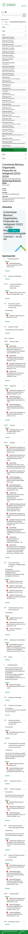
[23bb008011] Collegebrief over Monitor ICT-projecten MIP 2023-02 (16, 808)
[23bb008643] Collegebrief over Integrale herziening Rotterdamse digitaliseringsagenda (16, 392)
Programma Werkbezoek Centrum (14, 629)
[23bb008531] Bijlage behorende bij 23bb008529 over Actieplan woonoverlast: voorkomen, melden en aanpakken (16, 522)
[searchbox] (11, 15)
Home (3, 21)
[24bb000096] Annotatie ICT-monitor (15, 803)
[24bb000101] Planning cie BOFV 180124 (15, 618)
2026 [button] (3, 27)
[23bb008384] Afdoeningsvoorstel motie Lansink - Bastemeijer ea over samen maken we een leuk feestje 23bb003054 (16, 465)
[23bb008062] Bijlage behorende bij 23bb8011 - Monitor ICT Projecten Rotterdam (16, 814)
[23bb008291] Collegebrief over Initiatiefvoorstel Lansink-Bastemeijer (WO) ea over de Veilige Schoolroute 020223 (16, 450)
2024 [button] (3, 35)
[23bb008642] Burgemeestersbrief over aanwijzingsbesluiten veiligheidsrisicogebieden (14, 540)
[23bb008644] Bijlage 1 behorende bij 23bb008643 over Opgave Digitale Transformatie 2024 (16, 399)
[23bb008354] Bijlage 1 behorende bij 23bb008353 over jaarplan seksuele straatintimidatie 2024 (15, 480)
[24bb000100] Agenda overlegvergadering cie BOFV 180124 (16, 686)
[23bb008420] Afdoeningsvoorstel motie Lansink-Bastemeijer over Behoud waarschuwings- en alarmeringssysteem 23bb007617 (15, 497)
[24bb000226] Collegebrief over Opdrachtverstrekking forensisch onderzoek (16, 414)
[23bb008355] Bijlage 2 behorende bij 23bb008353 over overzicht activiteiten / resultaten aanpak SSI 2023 (15, 487)
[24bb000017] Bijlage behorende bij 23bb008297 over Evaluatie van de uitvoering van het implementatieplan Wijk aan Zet (16, 366)
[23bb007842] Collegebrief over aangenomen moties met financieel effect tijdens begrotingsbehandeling (16, 843)
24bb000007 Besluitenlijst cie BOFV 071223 (15, 316)
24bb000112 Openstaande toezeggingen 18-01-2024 (14, 591)
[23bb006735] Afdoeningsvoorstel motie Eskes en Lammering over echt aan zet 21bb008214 (15, 374)
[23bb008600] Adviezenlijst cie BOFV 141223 (16, 733)
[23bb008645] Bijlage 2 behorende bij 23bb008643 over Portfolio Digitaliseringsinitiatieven (15, 407)
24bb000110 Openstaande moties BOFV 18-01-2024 (15, 582)
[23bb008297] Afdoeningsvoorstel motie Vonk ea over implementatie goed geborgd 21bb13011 (15, 358)
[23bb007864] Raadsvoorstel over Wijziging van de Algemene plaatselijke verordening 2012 (15, 770)
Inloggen (22, 931)
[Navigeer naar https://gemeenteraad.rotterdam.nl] (8, 6)
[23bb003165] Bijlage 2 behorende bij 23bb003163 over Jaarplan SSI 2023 (14, 914)
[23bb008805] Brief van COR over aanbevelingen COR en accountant (15, 431)
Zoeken (3, 12)
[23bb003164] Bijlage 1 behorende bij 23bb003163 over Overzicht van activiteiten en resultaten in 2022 (14, 907)
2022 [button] (3, 158)
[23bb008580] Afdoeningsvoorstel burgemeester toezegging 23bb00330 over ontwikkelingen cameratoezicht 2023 (16, 531)
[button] (24, 15)
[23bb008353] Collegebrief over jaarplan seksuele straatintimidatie (16, 472)
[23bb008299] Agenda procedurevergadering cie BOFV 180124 (14, 265)
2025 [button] (3, 31)
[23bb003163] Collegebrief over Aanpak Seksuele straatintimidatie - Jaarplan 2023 (16, 900)
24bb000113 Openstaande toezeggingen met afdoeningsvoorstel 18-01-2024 (16, 597)
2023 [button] (3, 154)
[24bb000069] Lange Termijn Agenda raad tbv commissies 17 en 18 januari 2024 (16, 624)
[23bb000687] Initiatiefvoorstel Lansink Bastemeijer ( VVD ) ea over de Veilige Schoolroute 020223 (16, 458)
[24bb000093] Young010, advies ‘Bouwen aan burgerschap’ (16, 293)
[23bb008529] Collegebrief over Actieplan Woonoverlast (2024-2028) (16, 515)
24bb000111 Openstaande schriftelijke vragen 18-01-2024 (16, 586)
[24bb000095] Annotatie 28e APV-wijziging (15, 764)
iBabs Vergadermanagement (10, 931)
